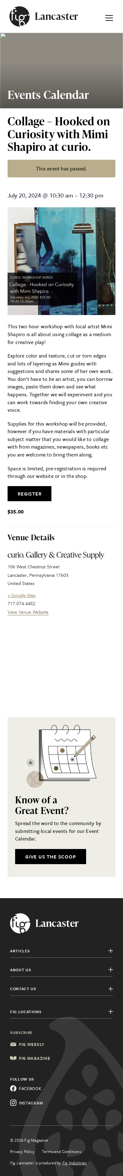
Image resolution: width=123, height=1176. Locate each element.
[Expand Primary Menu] (109, 16)
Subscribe (21, 1032)
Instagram (31, 1103)
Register (29, 493)
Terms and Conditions (61, 1151)
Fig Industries (74, 1163)
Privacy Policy (22, 1151)
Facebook (30, 1088)
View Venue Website (28, 611)
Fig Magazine (34, 1058)
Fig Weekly (31, 1044)
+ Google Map (22, 595)
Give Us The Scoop (50, 856)
